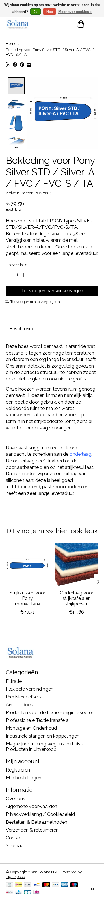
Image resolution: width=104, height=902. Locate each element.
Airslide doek (19, 704)
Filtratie (14, 681)
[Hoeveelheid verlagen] (11, 275)
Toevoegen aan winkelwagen (52, 290)
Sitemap (15, 845)
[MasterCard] (46, 885)
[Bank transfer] (27, 885)
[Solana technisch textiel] (18, 24)
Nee (49, 12)
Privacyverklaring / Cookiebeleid (40, 814)
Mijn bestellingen (23, 778)
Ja (36, 12)
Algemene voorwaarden (31, 806)
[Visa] (55, 885)
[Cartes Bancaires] (27, 892)
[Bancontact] (36, 885)
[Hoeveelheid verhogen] (23, 275)
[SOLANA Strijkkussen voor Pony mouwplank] (27, 565)
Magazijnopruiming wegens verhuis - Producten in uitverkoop (44, 746)
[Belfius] (9, 892)
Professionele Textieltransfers (37, 720)
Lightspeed (15, 876)
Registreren (18, 770)
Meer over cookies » (75, 12)
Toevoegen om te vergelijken (35, 301)
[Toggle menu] (92, 24)
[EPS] (36, 892)
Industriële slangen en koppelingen (42, 736)
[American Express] (64, 885)
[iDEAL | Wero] (18, 885)
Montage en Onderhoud (31, 728)
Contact (14, 838)
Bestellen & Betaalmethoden (36, 822)
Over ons (15, 798)
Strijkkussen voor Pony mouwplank (27, 598)
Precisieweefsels (23, 697)
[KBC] (18, 892)
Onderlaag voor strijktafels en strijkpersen (76, 598)
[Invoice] (9, 885)
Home (11, 43)
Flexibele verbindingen (29, 689)
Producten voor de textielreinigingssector (49, 712)
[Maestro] (74, 885)
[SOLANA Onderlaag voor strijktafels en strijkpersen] (76, 565)
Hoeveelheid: (17, 264)
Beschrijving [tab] (22, 328)
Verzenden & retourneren (32, 830)
